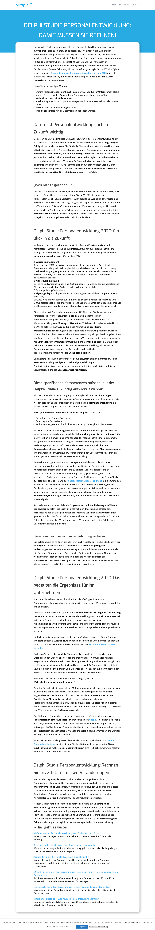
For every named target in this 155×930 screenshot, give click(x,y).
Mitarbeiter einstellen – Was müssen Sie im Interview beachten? (66, 898)
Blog (114, 5)
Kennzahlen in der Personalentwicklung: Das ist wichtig (61, 856)
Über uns (136, 5)
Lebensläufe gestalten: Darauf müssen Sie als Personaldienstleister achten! (72, 886)
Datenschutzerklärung (98, 926)
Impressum (124, 5)
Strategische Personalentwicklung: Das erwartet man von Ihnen (66, 845)
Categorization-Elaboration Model (85, 480)
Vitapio (92, 719)
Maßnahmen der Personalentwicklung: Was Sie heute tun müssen (67, 833)
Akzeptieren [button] (82, 927)
